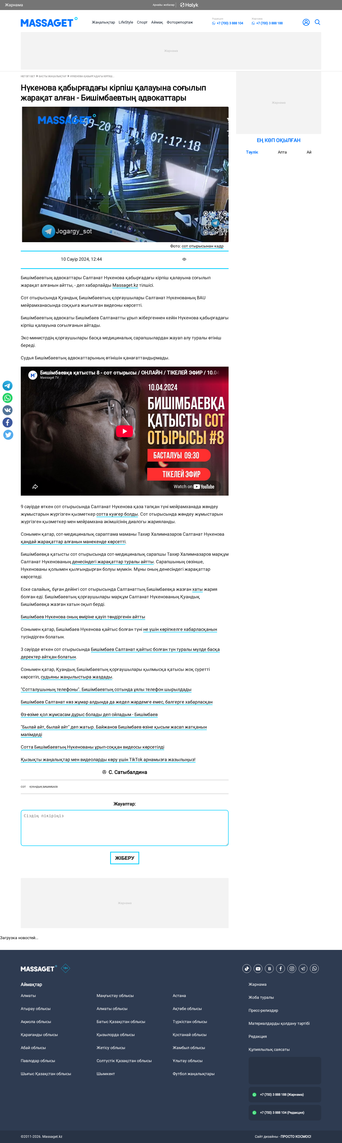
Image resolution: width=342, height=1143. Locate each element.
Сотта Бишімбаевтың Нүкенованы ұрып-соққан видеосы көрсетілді (92, 747)
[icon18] (65, 968)
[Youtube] (258, 968)
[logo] (49, 22)
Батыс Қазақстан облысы (121, 1021)
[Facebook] (280, 968)
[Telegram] (303, 968)
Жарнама (14, 5)
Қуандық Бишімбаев (44, 786)
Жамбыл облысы (189, 1047)
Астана (179, 995)
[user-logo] (306, 22)
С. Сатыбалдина (128, 772)
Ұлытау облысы (188, 1060)
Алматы (28, 995)
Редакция (258, 1036)
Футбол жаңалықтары (194, 1073)
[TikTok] (246, 968)
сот (23, 786)
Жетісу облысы (111, 1047)
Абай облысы (33, 1047)
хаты (197, 589)
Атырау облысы (36, 1008)
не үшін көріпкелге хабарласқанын (180, 629)
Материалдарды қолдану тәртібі (279, 1023)
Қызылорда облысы (116, 1034)
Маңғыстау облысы (115, 995)
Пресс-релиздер (263, 1010)
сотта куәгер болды (117, 514)
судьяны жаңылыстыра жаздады (76, 676)
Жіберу (124, 858)
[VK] (269, 968)
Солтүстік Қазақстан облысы (124, 1060)
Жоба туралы (261, 997)
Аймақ (157, 22)
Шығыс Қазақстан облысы (46, 1073)
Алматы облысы (112, 1008)
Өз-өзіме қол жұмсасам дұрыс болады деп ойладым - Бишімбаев (89, 714)
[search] (317, 22)
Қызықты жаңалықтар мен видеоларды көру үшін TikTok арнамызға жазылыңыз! (108, 759)
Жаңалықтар (103, 22)
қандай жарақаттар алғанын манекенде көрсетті (73, 541)
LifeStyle (126, 22)
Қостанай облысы (190, 1034)
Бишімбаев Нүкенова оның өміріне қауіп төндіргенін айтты (83, 616)
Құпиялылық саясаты (269, 1049)
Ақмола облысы (36, 1021)
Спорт (142, 22)
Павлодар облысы (38, 1060)
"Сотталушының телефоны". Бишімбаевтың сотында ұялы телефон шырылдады (106, 689)
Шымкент (106, 1073)
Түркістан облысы (190, 1021)
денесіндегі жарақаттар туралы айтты (113, 561)
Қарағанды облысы (39, 1034)
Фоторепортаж (180, 22)
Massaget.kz (125, 285)
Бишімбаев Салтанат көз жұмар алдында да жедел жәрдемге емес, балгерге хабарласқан (117, 701)
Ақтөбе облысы (187, 1008)
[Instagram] (291, 968)
